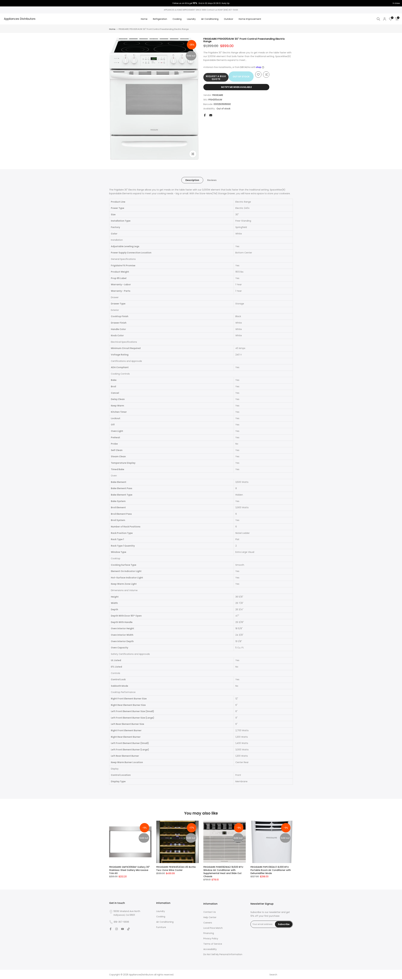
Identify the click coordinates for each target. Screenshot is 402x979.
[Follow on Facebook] (110, 929)
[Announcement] (201, 3)
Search (273, 974)
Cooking (177, 19)
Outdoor (228, 19)
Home (144, 19)
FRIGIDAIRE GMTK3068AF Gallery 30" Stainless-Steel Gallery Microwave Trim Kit (129, 870)
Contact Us (209, 912)
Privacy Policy (210, 938)
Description (192, 180)
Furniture (161, 927)
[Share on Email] (210, 115)
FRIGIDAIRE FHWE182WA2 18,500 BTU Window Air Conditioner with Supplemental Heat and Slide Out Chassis (223, 871)
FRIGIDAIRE (217, 95)
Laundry (191, 19)
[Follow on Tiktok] (128, 929)
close (6, 3)
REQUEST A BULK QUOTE (216, 78)
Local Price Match (213, 928)
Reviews (212, 180)
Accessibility (210, 949)
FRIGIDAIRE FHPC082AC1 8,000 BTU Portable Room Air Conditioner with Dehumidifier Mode (270, 870)
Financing (208, 933)
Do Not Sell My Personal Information (222, 954)
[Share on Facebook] (204, 115)
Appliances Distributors (19, 19)
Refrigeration (160, 19)
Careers (207, 922)
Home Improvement (250, 19)
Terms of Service (212, 943)
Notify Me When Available (236, 87)
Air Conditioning (209, 19)
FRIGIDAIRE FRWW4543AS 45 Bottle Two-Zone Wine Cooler (176, 868)
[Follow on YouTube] (122, 929)
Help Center (209, 917)
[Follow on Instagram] (116, 929)
